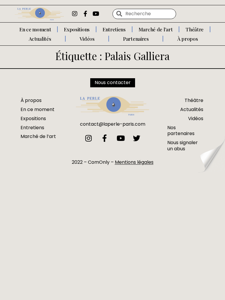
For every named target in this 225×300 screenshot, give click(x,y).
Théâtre (194, 29)
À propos (187, 38)
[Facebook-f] (85, 13)
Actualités (40, 38)
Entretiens (114, 29)
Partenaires (136, 38)
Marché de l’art (156, 29)
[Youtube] (96, 13)
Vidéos (87, 38)
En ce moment (35, 29)
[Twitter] (137, 138)
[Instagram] (74, 13)
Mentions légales (134, 162)
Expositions (77, 29)
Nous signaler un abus (182, 145)
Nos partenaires (181, 130)
